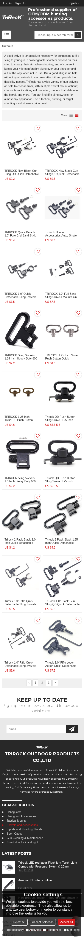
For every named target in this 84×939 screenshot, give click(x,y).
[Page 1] (29, 683)
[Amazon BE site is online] (8, 884)
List (71, 115)
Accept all (66, 922)
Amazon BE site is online (35, 880)
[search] (78, 35)
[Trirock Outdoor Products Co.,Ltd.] (13, 17)
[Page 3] (55, 683)
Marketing (73, 929)
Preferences (54, 929)
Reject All (19, 922)
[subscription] (72, 729)
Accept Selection (42, 922)
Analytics (35, 929)
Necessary (17, 929)
